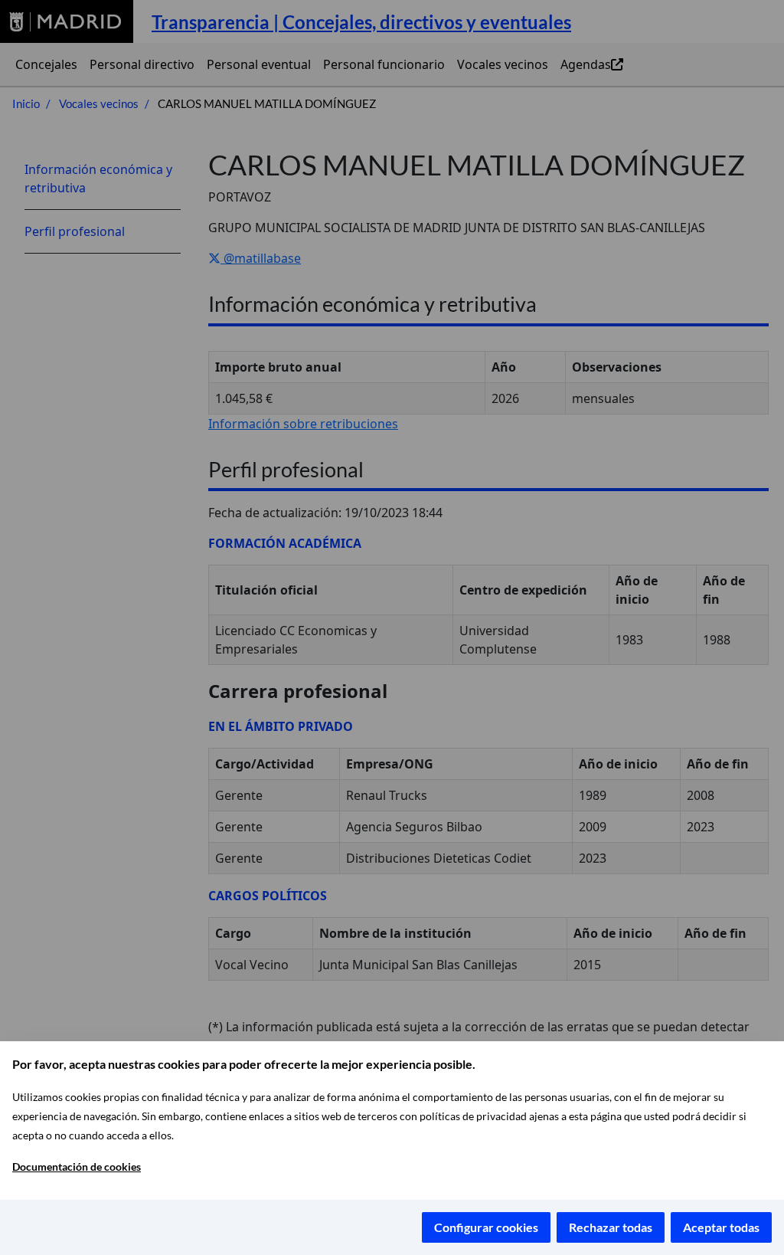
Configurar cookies (486, 1227)
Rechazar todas (610, 1227)
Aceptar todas (721, 1227)
